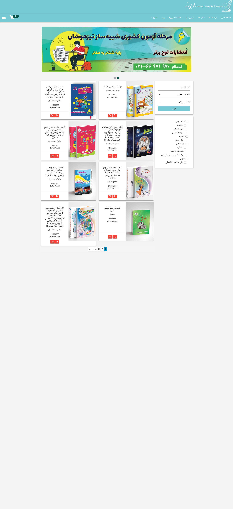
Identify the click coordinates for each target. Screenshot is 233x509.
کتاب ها (201, 17)
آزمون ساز (190, 17)
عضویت (154, 17)
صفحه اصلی (226, 17)
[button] (174, 108)
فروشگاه (213, 17)
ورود (163, 17)
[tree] (174, 142)
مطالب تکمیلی (176, 17)
